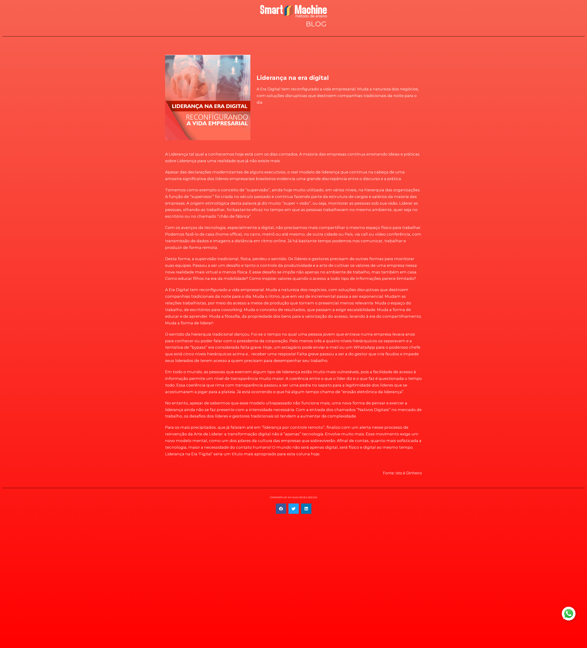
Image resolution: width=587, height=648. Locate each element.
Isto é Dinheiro (409, 473)
